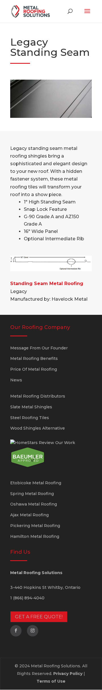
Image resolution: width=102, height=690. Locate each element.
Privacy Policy (67, 673)
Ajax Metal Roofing (29, 514)
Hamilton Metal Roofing (34, 536)
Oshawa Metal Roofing (33, 504)
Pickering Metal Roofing (35, 525)
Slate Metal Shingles (31, 406)
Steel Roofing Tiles (29, 417)
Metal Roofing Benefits (34, 358)
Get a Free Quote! (39, 616)
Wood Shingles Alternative (37, 428)
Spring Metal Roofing (32, 493)
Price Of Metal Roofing (33, 369)
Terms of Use (51, 681)
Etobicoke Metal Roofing (35, 482)
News (16, 380)
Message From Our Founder (39, 348)
